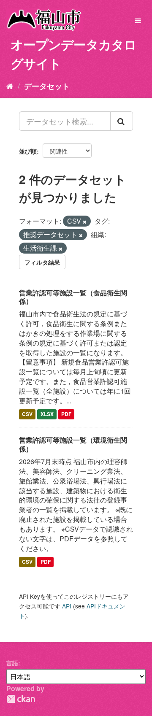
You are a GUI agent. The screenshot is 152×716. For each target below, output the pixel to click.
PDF (66, 414)
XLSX (47, 414)
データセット (47, 86)
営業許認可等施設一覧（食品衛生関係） (73, 297)
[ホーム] (10, 85)
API (66, 606)
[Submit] (121, 121)
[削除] (85, 221)
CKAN (20, 698)
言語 (12, 663)
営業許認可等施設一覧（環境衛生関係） (73, 444)
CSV (27, 414)
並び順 (28, 151)
